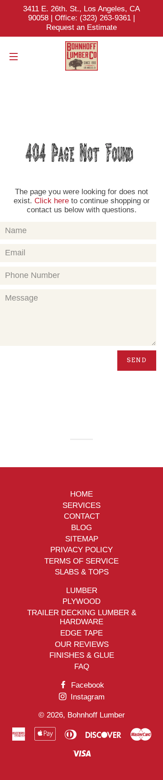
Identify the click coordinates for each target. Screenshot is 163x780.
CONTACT (82, 516)
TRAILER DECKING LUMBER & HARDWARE (81, 617)
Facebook (86, 685)
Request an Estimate (81, 27)
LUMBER (81, 590)
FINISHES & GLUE (81, 655)
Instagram (86, 697)
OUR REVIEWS (82, 644)
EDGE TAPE (81, 633)
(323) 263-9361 (106, 18)
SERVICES (81, 505)
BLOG (81, 527)
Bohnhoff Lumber (96, 715)
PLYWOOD (81, 601)
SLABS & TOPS (82, 572)
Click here (51, 200)
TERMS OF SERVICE (81, 561)
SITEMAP (81, 539)
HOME (81, 494)
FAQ (81, 666)
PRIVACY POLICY (81, 550)
